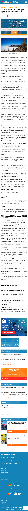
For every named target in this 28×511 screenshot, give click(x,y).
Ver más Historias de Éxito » (6, 449)
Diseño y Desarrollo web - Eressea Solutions (14, 509)
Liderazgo (4, 502)
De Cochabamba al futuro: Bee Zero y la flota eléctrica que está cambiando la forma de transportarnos (16, 437)
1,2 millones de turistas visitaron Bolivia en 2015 (12, 300)
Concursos (3, 474)
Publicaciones (5, 503)
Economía (15, 7)
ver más (10, 431)
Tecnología (4, 498)
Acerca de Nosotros (5, 466)
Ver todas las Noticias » (7, 364)
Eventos (3, 477)
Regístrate (5, 378)
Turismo (2, 7)
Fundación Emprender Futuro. (19, 507)
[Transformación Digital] (10, 342)
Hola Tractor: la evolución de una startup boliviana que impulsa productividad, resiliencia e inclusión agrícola (17, 424)
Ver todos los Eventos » (7, 414)
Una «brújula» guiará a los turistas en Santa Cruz (12, 309)
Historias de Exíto (4, 479)
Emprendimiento (8, 7)
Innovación (4, 500)
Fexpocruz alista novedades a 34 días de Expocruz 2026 (14, 411)
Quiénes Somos (4, 468)
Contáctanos (4, 470)
